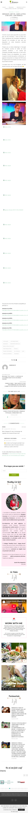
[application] (14, 590)
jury (23, 351)
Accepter (21, 809)
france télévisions (7, 351)
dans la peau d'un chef (8, 346)
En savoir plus (14, 811)
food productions (7, 348)
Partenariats (11, 7)
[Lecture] (3, 596)
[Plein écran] (24, 596)
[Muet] (22, 596)
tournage (16, 353)
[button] (14, 590)
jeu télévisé (17, 351)
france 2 (16, 348)
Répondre (24, 438)
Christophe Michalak (15, 343)
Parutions (17, 11)
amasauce (15, 17)
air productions (14, 341)
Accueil (4, 7)
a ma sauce (5, 341)
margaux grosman (7, 353)
